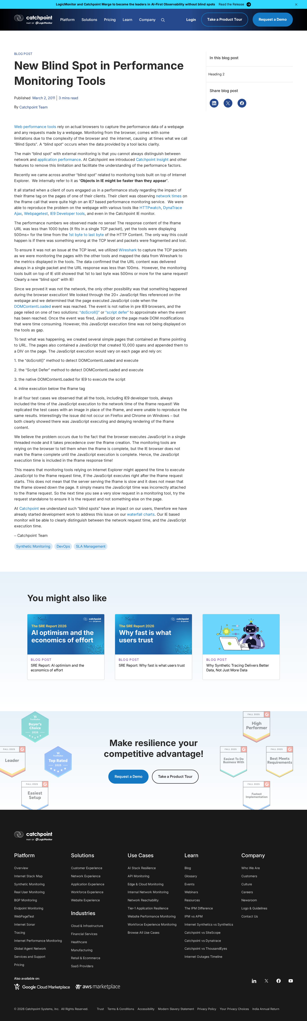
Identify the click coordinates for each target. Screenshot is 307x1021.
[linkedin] (254, 981)
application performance (59, 159)
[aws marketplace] (97, 987)
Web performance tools (35, 126)
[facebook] (278, 981)
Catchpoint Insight (152, 159)
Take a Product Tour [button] (175, 776)
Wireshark (128, 249)
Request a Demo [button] (128, 776)
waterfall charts (141, 514)
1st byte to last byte (86, 234)
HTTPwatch (150, 207)
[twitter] (266, 981)
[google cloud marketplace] (42, 986)
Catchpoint (29, 508)
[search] (171, 19)
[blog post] (65, 646)
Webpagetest (36, 213)
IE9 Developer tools (67, 213)
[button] (296, 4)
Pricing (110, 20)
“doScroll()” (90, 312)
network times (169, 195)
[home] (33, 20)
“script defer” (117, 312)
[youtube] (291, 981)
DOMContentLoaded (32, 306)
